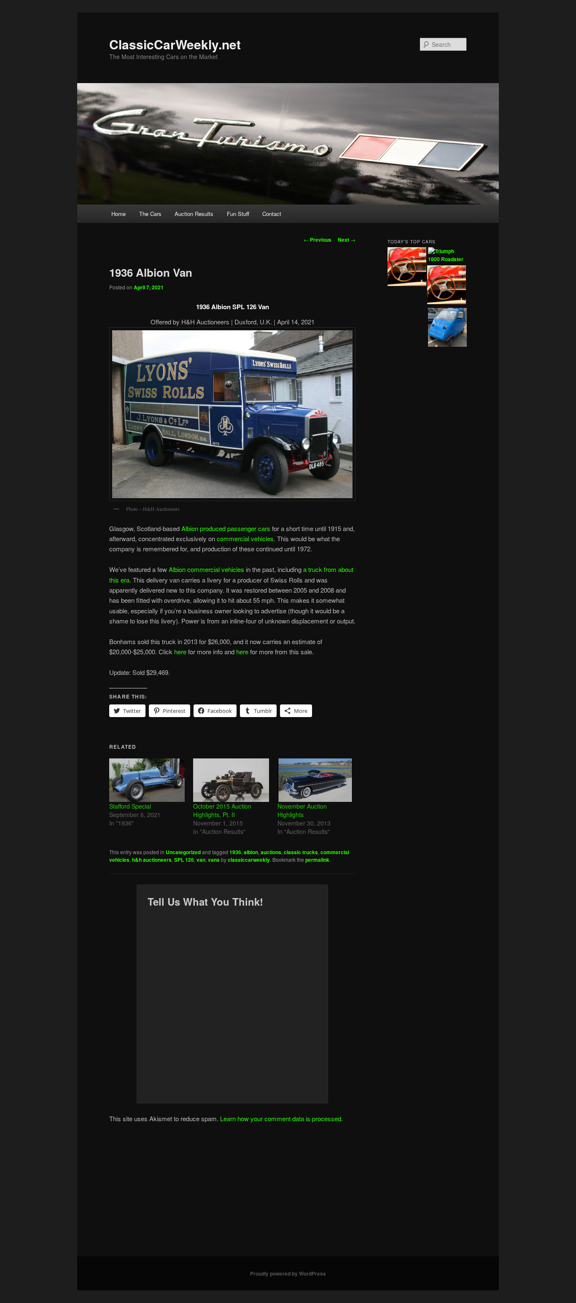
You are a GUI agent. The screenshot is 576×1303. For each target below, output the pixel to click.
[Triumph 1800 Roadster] (447, 255)
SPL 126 (184, 859)
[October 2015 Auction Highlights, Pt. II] (231, 779)
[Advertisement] (288, 1193)
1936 (235, 852)
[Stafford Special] (147, 779)
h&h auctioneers (152, 859)
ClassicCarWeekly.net (175, 44)
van (200, 859)
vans (214, 859)
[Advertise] (446, 286)
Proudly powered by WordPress (288, 1273)
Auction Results (194, 214)
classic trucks (301, 852)
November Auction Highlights (302, 810)
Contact (271, 214)
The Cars (150, 214)
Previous (317, 239)
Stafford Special (130, 806)
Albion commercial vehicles (206, 569)
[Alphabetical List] (407, 268)
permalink (317, 859)
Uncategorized (183, 852)
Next (346, 239)
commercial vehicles (245, 538)
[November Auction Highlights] (315, 779)
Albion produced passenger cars (225, 528)
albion (251, 852)
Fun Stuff (238, 214)
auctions (271, 852)
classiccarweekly (249, 859)
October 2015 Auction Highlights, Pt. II (222, 810)
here (180, 651)
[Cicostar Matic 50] (447, 328)
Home (118, 214)
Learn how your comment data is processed (280, 1118)
